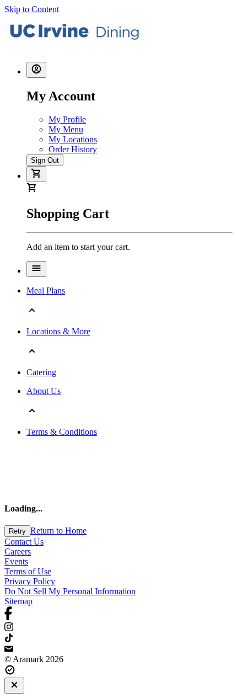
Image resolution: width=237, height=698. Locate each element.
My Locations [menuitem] (73, 139)
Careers (17, 551)
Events (16, 561)
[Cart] (36, 174)
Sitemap (18, 601)
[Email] (118, 649)
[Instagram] (118, 627)
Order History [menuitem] (73, 149)
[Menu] (36, 269)
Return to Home (58, 530)
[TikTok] (118, 638)
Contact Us (24, 541)
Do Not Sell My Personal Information (70, 591)
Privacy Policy (29, 581)
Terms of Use (27, 571)
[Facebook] (118, 614)
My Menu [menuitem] (66, 129)
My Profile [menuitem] (67, 119)
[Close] (14, 686)
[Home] (74, 47)
